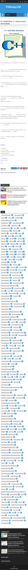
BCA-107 (2, 246)
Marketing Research (17, 421)
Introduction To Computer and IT (7, 395)
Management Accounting (5, 416)
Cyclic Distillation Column (16, 324)
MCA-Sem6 (11, 431)
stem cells (20, 502)
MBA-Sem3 (19, 426)
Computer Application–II (5, 306)
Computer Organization (16, 314)
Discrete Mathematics (5, 343)
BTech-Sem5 (3, 270)
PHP (2, 460)
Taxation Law (3, 507)
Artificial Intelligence (5, 231)
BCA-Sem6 (20, 254)
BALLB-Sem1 (15, 231)
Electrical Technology (13, 348)
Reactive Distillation (13, 494)
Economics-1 (3, 348)
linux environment (20, 411)
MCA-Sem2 (6, 27)
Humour (17, 379)
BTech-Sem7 (20, 270)
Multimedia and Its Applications (7, 437)
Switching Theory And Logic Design (17, 505)
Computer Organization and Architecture (8, 317)
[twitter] (24, 1)
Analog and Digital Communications (7, 220)
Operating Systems (4, 450)
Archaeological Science (5, 228)
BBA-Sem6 (11, 241)
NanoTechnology (4, 442)
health (2, 377)
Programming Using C (16, 484)
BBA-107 (20, 233)
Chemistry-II (16, 296)
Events (2, 358)
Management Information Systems (7, 418)
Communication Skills (5, 298)
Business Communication (14, 272)
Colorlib (16, 568)
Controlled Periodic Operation (17, 319)
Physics (19, 460)
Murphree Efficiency (17, 439)
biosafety (17, 259)
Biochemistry (3, 257)
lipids (2, 413)
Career (9, 291)
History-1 (9, 377)
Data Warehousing (4, 332)
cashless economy (17, 291)
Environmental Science (5, 356)
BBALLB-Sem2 (4, 244)
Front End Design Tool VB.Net (6, 366)
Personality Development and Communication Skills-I (10, 455)
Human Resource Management (6, 379)
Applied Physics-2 (14, 225)
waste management (4, 520)
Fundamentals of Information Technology (8, 371)
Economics (19, 345)
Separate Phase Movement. (6, 497)
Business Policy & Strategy (6, 288)
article (15, 228)
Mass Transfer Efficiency (5, 424)
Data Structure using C (5, 330)
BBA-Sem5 (3, 241)
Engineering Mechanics (17, 351)
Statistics (12, 502)
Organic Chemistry (4, 452)
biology (2, 259)
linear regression (4, 411)
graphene (21, 374)
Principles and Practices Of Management (8, 465)
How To (20, 377)
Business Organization (17, 283)
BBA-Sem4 (20, 238)
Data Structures (16, 330)
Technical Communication (14, 507)
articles (21, 228)
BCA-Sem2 (12, 251)
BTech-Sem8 (3, 272)
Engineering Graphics (5, 351)
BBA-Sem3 (12, 238)
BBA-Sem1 (17, 236)
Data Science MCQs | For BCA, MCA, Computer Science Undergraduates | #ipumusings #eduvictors (16, 543)
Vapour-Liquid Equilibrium (18, 518)
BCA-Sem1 (3, 251)
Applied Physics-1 (4, 225)
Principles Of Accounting (5, 468)
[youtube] (26, 1)
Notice (12, 442)
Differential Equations (5, 340)
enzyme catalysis (17, 356)
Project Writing (18, 486)
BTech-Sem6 (12, 270)
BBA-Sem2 (3, 238)
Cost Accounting (4, 322)
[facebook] (18, 1)
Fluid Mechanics (4, 364)
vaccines (3, 515)
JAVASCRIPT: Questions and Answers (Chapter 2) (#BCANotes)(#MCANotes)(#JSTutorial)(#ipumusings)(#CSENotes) (17, 202)
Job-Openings (11, 400)
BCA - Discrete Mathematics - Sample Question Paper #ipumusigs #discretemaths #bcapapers (16, 190)
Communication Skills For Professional (8, 301)
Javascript (3, 400)
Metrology (3, 434)
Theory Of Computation (5, 510)
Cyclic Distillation (4, 324)
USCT (19, 512)
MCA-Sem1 (12, 429)
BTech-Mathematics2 (5, 264)
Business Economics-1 (16, 275)
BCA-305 (17, 246)
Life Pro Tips (3, 408)
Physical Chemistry (10, 460)
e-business (3, 345)
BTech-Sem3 (19, 26)
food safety (13, 364)
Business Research (18, 288)
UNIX (13, 512)
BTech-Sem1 (15, 264)
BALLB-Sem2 (3, 233)
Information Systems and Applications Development (10, 387)
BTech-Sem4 (21, 267)
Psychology (3, 489)
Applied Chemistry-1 (4, 223)
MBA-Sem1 (3, 426)
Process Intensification (19, 473)
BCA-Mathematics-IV (16, 249)
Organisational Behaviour (16, 452)
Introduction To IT (20, 395)
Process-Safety (4, 476)
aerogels (2, 217)
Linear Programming (13, 408)
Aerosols (9, 217)
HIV (15, 377)
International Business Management (7, 390)
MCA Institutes (3, 429)
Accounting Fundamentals (6, 215)
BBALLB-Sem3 (13, 244)
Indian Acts (16, 382)
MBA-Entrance (16, 424)
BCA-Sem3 (20, 251)
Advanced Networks (18, 215)
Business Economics (5, 275)
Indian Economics (4, 384)
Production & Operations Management (8, 478)
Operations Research (15, 450)
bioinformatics (19, 257)
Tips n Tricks (15, 510)
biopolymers (10, 259)
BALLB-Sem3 (12, 233)
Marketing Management (5, 421)
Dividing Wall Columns (17, 343)
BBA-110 (2, 236)
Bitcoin (12, 262)
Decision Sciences (4, 335)
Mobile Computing (12, 434)
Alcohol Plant (17, 217)
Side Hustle (17, 497)
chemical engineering (5, 296)
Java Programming (19, 398)
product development (14, 476)
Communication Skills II (5, 304)
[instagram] (20, 1)
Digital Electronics (16, 340)
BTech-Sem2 (3, 267)
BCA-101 (20, 244)
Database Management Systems (17, 332)
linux (12, 411)
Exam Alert (9, 358)
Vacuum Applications (12, 515)
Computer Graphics (4, 309)
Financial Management (17, 361)
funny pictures (3, 374)
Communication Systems (18, 304)
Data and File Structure (5, 327)
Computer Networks (4, 314)
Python (10, 489)
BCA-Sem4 (3, 254)
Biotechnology (3, 262)
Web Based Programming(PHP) (17, 520)
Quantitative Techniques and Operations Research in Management (13, 491)
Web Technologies (4, 523)
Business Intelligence (5, 280)
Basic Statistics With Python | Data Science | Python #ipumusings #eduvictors (17, 550)
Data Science (16, 327)
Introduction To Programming (6, 398)
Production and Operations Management (8, 481)
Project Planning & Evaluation (6, 486)
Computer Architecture (18, 306)
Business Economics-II (5, 277)
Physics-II (3, 463)
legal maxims (20, 405)
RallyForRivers (3, 494)
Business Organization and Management (8, 285)
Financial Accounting (5, 361)
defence (13, 335)
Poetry (10, 463)
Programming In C (4, 484)
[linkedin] (22, 1)
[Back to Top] (14, 566)
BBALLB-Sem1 (19, 241)
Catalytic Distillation (12, 293)
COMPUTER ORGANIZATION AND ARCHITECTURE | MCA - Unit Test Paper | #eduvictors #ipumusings (16, 535)
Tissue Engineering (4, 512)
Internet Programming (5, 392)
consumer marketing (5, 319)
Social (2, 499)
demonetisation (21, 335)
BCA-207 (10, 246)
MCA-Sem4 (3, 431)
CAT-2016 (3, 293)
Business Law (15, 280)
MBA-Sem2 (11, 426)
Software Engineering (11, 499)
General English (13, 374)
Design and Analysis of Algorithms (7, 337)
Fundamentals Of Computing (6, 369)
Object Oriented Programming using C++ (18, 27)
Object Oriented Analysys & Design (7, 444)
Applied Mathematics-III (17, 223)
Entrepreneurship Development (6, 353)
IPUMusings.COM (13, 6)
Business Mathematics (5, 283)
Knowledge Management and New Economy (9, 403)
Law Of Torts (3, 405)
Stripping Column (4, 505)
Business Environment (17, 277)
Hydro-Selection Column (5, 382)
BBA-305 (9, 236)
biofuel (11, 257)
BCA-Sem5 (12, 254)
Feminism (16, 358)
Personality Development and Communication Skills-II (11, 458)
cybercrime (13, 322)
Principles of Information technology (7, 471)
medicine (19, 431)
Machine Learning (10, 413)
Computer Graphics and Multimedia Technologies (10, 311)
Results (22, 494)
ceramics (21, 293)
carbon (2, 291)
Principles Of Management (6, 473)
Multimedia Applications (5, 439)
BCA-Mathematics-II (4, 249)
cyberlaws (21, 322)
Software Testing (4, 502)
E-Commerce (11, 345)
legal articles (11, 405)
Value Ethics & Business (5, 518)
